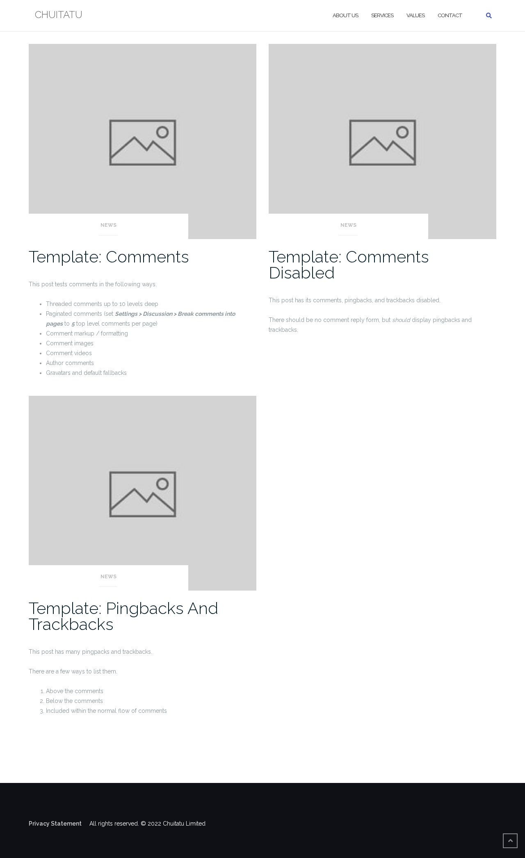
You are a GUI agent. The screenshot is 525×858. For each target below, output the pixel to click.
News (108, 225)
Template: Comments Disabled (349, 264)
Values (415, 15)
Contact (450, 15)
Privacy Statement (58, 823)
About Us (345, 15)
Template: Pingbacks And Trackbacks (123, 616)
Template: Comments (109, 256)
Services (382, 15)
